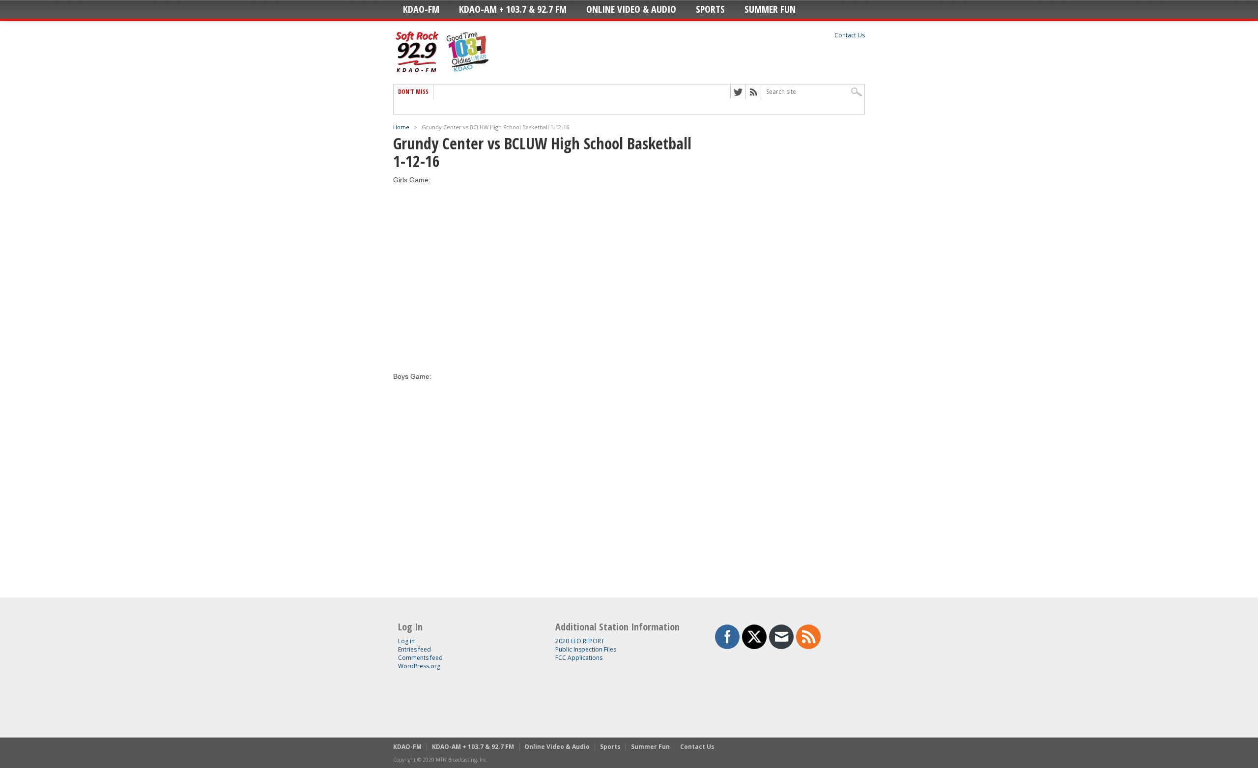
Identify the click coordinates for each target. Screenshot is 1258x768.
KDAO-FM (421, 9)
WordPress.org (419, 666)
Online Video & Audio (631, 9)
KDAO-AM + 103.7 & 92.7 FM (513, 9)
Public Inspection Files (585, 649)
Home (401, 127)
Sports (710, 9)
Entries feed (414, 649)
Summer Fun (770, 9)
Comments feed (420, 658)
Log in (406, 641)
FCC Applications (578, 658)
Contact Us (849, 35)
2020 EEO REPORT (579, 641)
